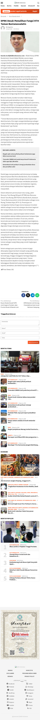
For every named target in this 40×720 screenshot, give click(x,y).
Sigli (12, 494)
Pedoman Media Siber (29, 673)
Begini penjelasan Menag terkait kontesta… (23, 429)
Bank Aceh (11, 484)
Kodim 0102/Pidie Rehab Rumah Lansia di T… (23, 496)
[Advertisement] (20, 280)
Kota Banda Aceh (13, 379)
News (2, 374)
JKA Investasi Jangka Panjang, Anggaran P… (16, 481)
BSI (15, 500)
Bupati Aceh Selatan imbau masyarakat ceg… (21, 398)
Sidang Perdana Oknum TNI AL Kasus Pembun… (22, 579)
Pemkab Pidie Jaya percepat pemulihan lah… (22, 414)
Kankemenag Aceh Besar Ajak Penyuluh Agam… (23, 563)
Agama (9, 507)
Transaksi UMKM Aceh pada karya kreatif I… (23, 390)
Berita (6, 477)
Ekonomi (11, 477)
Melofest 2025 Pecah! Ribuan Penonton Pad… (23, 571)
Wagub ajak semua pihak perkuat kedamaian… (19, 382)
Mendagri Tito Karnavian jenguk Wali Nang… (23, 445)
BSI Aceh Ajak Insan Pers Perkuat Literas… (23, 504)
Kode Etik (29, 670)
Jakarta (10, 435)
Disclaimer (10, 673)
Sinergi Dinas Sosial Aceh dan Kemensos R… (20, 555)
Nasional (24, 492)
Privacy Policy (29, 676)
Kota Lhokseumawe (15, 568)
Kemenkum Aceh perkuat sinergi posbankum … (19, 406)
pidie (9, 494)
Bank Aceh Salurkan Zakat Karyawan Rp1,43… (20, 512)
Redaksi (10, 676)
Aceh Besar (13, 560)
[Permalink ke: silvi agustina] (3, 28)
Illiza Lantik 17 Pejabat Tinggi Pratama (23, 547)
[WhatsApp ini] (37, 295)
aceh (2, 477)
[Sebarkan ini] (23, 295)
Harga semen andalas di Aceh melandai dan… (21, 421)
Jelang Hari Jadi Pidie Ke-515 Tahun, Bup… (16, 376)
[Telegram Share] (33, 295)
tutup (22, 681)
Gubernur (17, 477)
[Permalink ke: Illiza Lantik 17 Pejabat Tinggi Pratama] (20, 532)
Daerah (21, 484)
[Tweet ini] (28, 295)
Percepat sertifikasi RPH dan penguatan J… (23, 437)
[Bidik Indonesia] (20, 3)
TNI (16, 494)
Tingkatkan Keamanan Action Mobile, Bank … (23, 487)
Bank (12, 500)
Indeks (10, 670)
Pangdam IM (34, 492)
